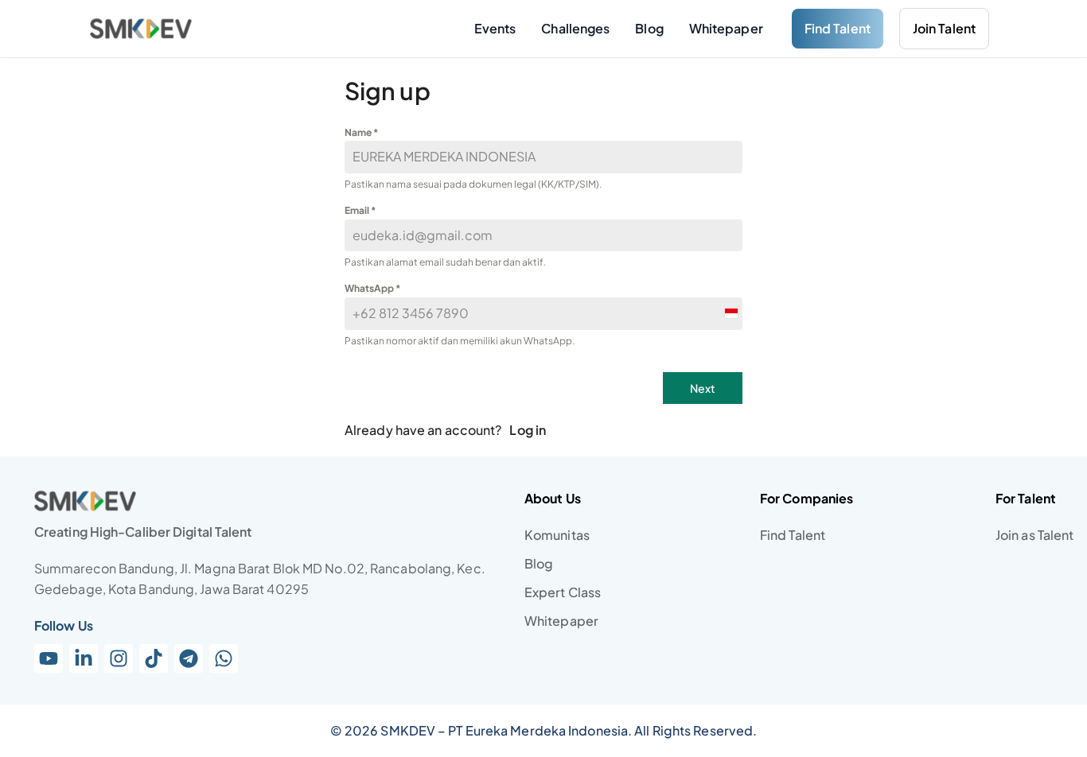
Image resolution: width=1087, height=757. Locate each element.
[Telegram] (188, 658)
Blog (649, 28)
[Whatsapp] (223, 658)
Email (360, 210)
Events (495, 28)
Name (361, 132)
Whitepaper (726, 28)
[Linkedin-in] (83, 658)
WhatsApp (372, 288)
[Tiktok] (153, 658)
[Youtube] (48, 658)
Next (702, 388)
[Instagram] (118, 658)
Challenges (575, 28)
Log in (527, 429)
